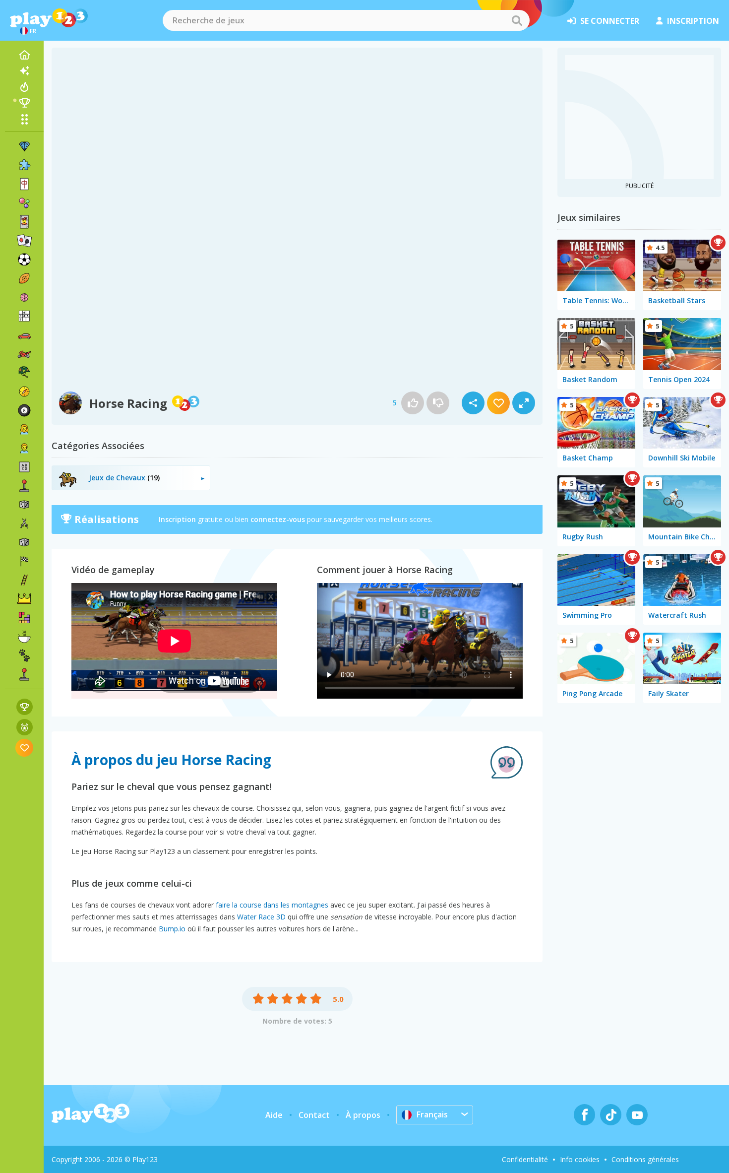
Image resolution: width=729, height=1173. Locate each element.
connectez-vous (277, 519)
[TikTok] (610, 1114)
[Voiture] (24, 335)
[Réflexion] (24, 297)
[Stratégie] (24, 598)
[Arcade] (24, 485)
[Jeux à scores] (24, 707)
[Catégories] (24, 119)
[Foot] (24, 259)
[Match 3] (24, 146)
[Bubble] (24, 203)
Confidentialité (525, 1159)
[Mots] (24, 466)
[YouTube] (637, 1114)
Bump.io (172, 928)
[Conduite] (24, 561)
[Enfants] (24, 448)
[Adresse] (24, 580)
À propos (363, 1114)
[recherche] (516, 20)
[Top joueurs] (24, 103)
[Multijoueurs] (24, 674)
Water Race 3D (261, 916)
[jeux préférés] (24, 747)
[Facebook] (584, 1114)
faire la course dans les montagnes (272, 905)
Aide (274, 1114)
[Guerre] (24, 372)
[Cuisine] (24, 636)
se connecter (609, 20)
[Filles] (24, 429)
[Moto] (24, 353)
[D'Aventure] (24, 391)
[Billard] (24, 410)
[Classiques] (24, 542)
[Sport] (24, 278)
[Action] (24, 523)
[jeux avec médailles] (24, 727)
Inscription (177, 519)
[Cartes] (24, 221)
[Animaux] (24, 655)
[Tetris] (24, 617)
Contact (314, 1114)
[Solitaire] (24, 240)
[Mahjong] (24, 184)
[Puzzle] (24, 165)
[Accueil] (24, 55)
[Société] (24, 504)
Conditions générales (645, 1159)
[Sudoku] (24, 316)
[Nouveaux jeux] (24, 71)
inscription (693, 20)
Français (432, 1114)
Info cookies (580, 1159)
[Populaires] (24, 87)
